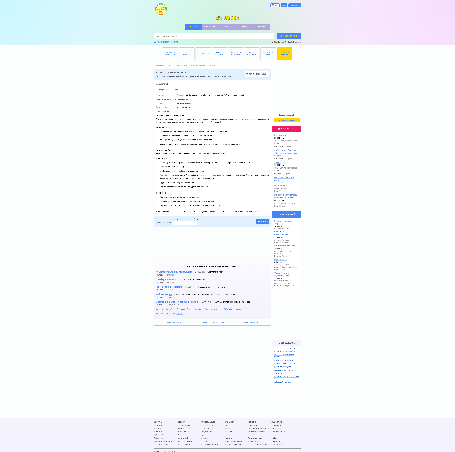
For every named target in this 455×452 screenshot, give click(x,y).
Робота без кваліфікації (233, 309)
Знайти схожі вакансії (258, 74)
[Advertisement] (225, 245)
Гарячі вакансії (183, 438)
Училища (228, 435)
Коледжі (227, 428)
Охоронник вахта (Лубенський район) (177, 302)
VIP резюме (205, 438)
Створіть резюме (286, 120)
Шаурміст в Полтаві (202, 219)
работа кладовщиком (282, 367)
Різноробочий (280, 135)
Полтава (177, 90)
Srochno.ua (275, 435)
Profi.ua (274, 438)
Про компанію (159, 425)
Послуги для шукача (185, 428)
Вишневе (278, 146)
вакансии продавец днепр (284, 348)
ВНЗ (226, 425)
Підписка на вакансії (185, 435)
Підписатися (262, 222)
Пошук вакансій (183, 432)
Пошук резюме (206, 432)
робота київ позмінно (282, 382)
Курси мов (228, 438)
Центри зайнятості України (257, 444)
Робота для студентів (213, 309)
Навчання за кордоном (233, 444)
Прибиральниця (165, 279)
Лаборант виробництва (285, 150)
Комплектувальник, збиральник (174, 272)
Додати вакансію (207, 425)
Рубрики (157, 435)
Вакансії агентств (184, 444)
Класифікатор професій (209, 444)
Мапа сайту (158, 432)
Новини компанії (254, 425)
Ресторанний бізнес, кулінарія (190, 309)
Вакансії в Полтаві (250, 323)
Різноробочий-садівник (169, 287)
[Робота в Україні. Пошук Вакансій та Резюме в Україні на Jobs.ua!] (160, 9)
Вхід (284, 5)
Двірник (277, 162)
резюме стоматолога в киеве (286, 363)
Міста (163, 435)
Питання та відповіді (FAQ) (163, 441)
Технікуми (228, 432)
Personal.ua (275, 441)
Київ (276, 191)
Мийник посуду (164, 294)
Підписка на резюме (208, 435)
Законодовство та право (256, 435)
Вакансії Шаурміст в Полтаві (212, 323)
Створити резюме (184, 425)
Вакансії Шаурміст (174, 323)
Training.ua (275, 428)
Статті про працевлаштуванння (259, 428)
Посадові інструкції (255, 438)
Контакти (157, 428)
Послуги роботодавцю (209, 428)
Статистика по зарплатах (257, 432)
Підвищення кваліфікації (233, 441)
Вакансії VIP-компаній (185, 441)
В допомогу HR (206, 441)
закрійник (278, 373)
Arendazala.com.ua (278, 432)
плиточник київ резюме (283, 360)
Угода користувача (161, 444)
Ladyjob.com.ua (276, 444)
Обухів (277, 173)
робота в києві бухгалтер (284, 351)
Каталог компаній (254, 441)
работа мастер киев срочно (285, 370)
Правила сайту (159, 438)
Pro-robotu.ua (276, 425)
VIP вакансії (288, 129)
